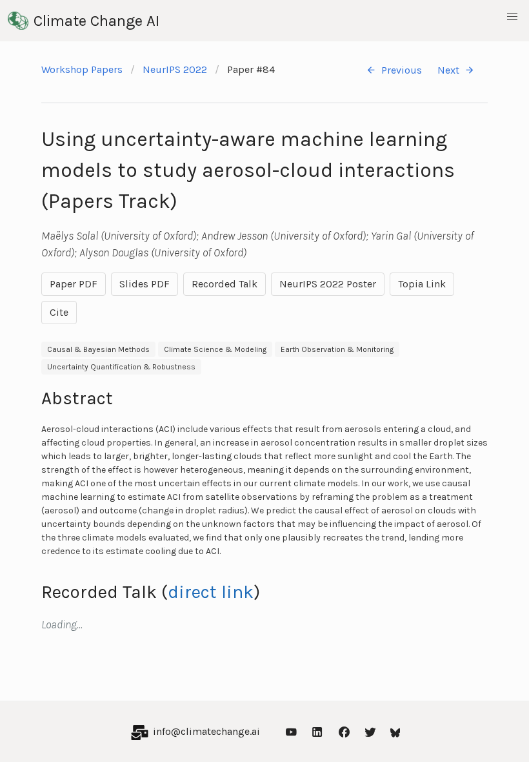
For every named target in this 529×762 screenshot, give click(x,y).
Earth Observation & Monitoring (337, 349)
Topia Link (422, 284)
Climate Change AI (96, 21)
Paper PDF (73, 284)
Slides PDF (144, 284)
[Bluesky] (395, 731)
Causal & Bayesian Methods (98, 349)
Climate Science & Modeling (215, 349)
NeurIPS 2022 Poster (327, 284)
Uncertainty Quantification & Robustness (121, 366)
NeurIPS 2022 (175, 69)
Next (448, 70)
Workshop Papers (82, 69)
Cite (59, 312)
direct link (211, 591)
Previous (401, 70)
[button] (512, 17)
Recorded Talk (224, 284)
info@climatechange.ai (206, 731)
